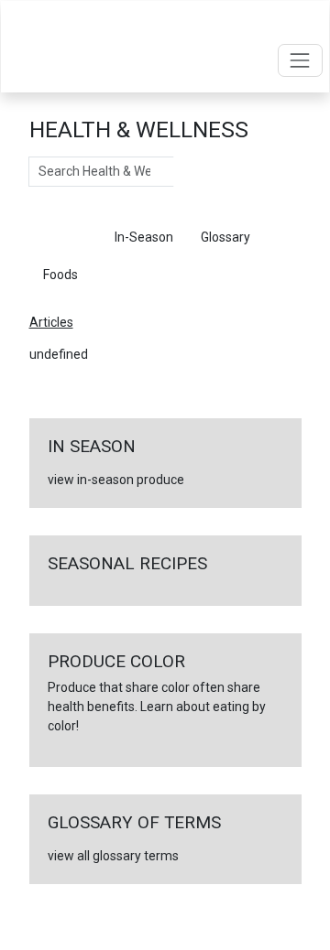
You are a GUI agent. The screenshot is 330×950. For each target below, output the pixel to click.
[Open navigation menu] (300, 60)
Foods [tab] (60, 274)
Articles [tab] (65, 237)
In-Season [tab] (144, 237)
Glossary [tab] (225, 237)
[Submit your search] (192, 172)
